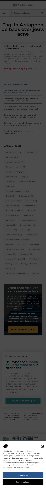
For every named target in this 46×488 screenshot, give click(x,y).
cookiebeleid (7, 467)
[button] (42, 446)
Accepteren (23, 475)
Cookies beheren (23, 482)
